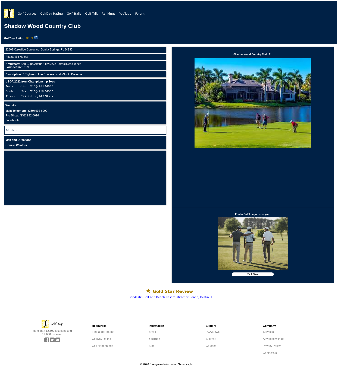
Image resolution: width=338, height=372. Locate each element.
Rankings (108, 13)
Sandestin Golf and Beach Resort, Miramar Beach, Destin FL (171, 297)
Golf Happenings (102, 345)
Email (152, 331)
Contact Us (270, 352)
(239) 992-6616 (22, 115)
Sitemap (211, 338)
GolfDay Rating (51, 13)
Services (268, 331)
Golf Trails (74, 13)
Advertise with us (273, 338)
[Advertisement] (85, 177)
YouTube (125, 13)
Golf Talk (91, 13)
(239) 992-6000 (26, 110)
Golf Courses (27, 13)
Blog (152, 345)
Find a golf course (103, 331)
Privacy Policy (272, 345)
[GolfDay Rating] (36, 37)
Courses (211, 345)
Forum (140, 13)
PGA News (213, 331)
